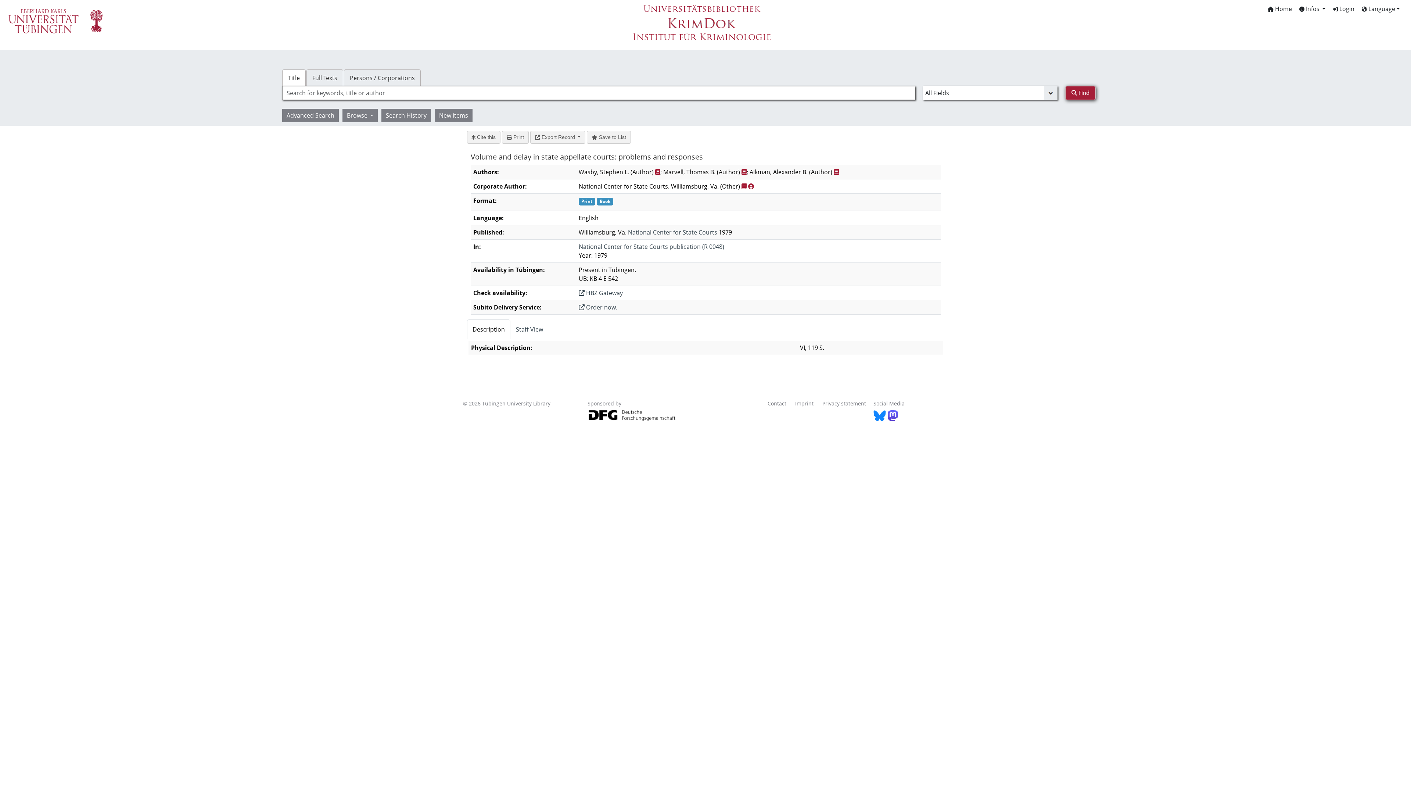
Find (1083, 92)
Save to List (611, 137)
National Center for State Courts (672, 232)
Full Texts (324, 78)
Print (518, 137)
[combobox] (598, 93)
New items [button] (453, 115)
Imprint (804, 403)
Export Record (558, 137)
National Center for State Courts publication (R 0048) (651, 247)
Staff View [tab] (529, 329)
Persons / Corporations (382, 78)
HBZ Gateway (604, 293)
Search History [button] (406, 115)
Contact (777, 403)
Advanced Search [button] (310, 115)
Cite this (485, 137)
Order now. (601, 307)
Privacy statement (844, 403)
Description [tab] (489, 329)
